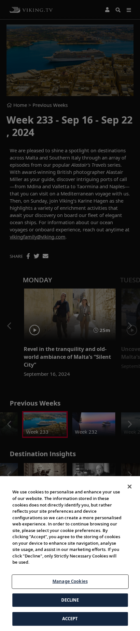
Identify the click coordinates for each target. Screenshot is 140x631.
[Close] (129, 486)
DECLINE (70, 600)
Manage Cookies (70, 581)
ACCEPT (70, 619)
